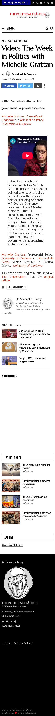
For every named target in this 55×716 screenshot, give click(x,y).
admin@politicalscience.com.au (19, 611)
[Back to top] (47, 708)
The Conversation (14, 276)
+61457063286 (12, 616)
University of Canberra (16, 123)
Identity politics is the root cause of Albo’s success (37, 514)
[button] (11, 28)
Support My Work (18, 2)
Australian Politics (17, 40)
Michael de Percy (31, 120)
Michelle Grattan (13, 116)
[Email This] (38, 85)
